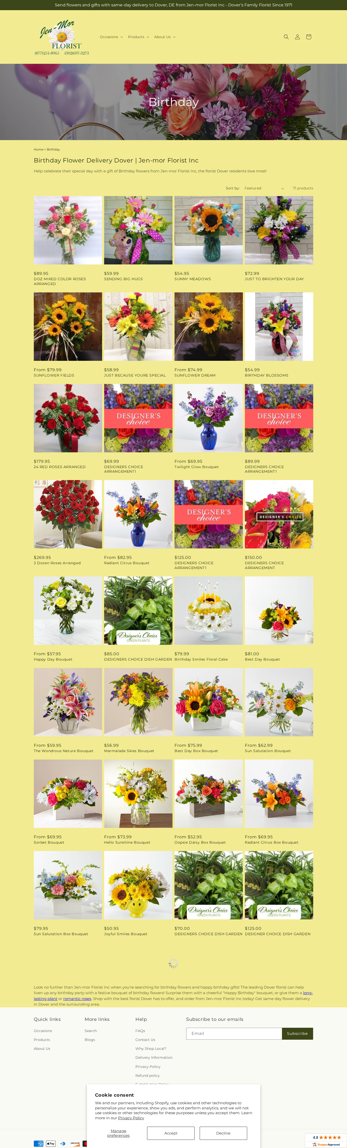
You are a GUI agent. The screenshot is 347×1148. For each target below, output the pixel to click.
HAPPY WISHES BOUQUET (59, 1117)
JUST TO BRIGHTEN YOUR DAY (274, 279)
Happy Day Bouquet (53, 659)
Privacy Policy (131, 1117)
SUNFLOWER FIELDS (54, 375)
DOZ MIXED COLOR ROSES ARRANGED (60, 281)
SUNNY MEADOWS (193, 279)
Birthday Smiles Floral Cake (201, 659)
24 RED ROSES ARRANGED (60, 467)
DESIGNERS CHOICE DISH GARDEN (138, 659)
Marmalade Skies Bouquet (129, 751)
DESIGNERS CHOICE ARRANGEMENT (264, 565)
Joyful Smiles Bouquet (126, 934)
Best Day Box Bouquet (196, 751)
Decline (223, 1133)
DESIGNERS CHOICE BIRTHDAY (64, 1025)
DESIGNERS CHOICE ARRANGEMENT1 (123, 469)
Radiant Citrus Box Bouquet (272, 842)
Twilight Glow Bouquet (197, 467)
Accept (171, 1133)
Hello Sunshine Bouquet (127, 842)
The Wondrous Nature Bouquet (63, 751)
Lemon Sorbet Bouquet (267, 1117)
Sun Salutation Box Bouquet (61, 934)
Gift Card (253, 1025)
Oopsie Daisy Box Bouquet (200, 842)
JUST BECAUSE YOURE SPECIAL (135, 375)
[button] (111, 37)
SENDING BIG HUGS (123, 279)
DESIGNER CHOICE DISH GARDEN (277, 934)
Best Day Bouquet (262, 659)
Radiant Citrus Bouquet (126, 563)
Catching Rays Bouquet (127, 1025)
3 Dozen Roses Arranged (57, 563)
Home (38, 149)
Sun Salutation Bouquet (268, 751)
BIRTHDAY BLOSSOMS (266, 375)
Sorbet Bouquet (49, 842)
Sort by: (233, 188)
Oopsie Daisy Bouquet (196, 1025)
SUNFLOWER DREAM (195, 375)
